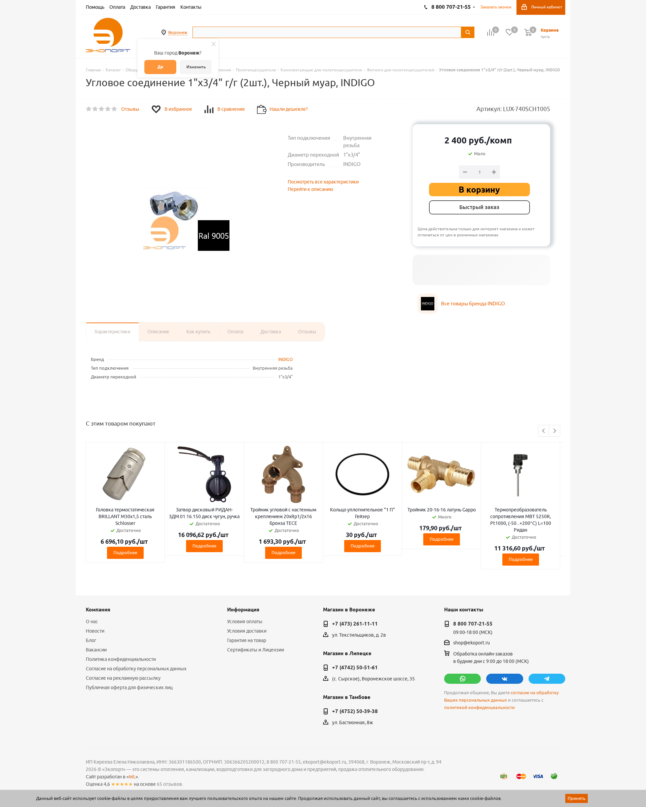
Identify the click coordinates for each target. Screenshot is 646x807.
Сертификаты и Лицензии (255, 649)
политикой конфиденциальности (479, 707)
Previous (543, 431)
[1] (89, 109)
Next (554, 431)
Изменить (196, 66)
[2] (95, 109)
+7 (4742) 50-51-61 (355, 668)
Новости (95, 631)
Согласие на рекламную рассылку (123, 678)
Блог (91, 640)
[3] (102, 109)
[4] (108, 109)
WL (132, 776)
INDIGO (285, 359)
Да (160, 66)
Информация (243, 610)
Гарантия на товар (246, 640)
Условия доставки (246, 631)
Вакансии (96, 649)
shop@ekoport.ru (471, 643)
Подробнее (125, 552)
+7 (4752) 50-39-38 (355, 711)
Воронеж (177, 32)
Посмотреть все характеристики (323, 181)
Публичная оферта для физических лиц (129, 687)
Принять (576, 798)
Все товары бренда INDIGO (473, 303)
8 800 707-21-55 (473, 624)
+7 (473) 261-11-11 (355, 624)
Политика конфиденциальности (121, 659)
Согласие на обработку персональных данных (136, 668)
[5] (114, 109)
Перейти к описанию (310, 189)
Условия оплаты (244, 621)
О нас (92, 621)
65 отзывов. (170, 784)
